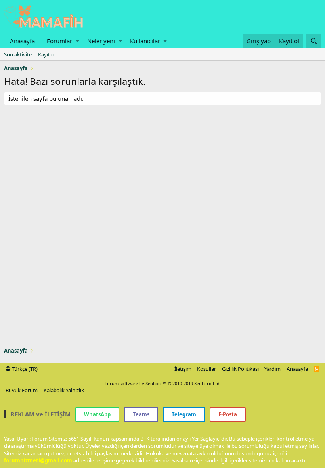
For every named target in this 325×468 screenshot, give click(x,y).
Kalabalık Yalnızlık (64, 390)
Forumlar (59, 41)
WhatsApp (97, 414)
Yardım (272, 368)
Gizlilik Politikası (240, 368)
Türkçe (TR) (24, 368)
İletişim (182, 368)
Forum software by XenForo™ (163, 383)
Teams (141, 414)
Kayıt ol (46, 54)
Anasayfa (22, 41)
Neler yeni (101, 41)
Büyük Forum (22, 390)
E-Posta (227, 414)
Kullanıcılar (145, 41)
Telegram (184, 414)
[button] (77, 41)
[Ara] (313, 41)
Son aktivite (18, 54)
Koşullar (206, 368)
